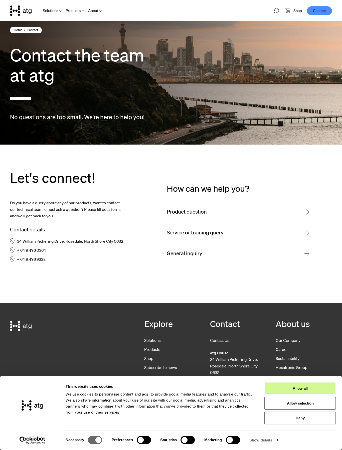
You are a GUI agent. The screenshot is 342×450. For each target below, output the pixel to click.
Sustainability (287, 358)
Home (18, 30)
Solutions (50, 10)
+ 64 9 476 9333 (31, 259)
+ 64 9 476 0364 (31, 250)
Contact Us (219, 340)
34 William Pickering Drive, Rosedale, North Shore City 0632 (70, 241)
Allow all (300, 388)
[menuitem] (293, 11)
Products (73, 10)
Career (282, 349)
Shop (148, 358)
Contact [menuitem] (319, 10)
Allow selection (300, 403)
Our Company (288, 340)
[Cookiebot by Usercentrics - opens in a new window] (32, 440)
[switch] (144, 440)
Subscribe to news (160, 367)
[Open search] (276, 11)
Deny (300, 418)
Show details (260, 440)
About (93, 10)
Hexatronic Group (291, 367)
